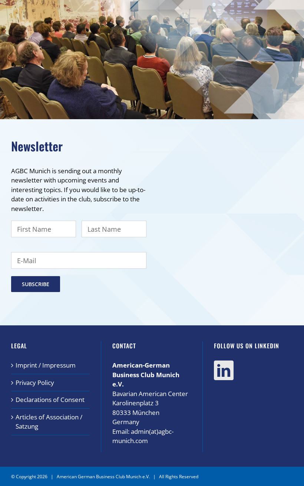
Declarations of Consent (50, 399)
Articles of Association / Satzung (49, 422)
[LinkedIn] (224, 370)
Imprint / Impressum (46, 365)
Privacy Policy (35, 382)
